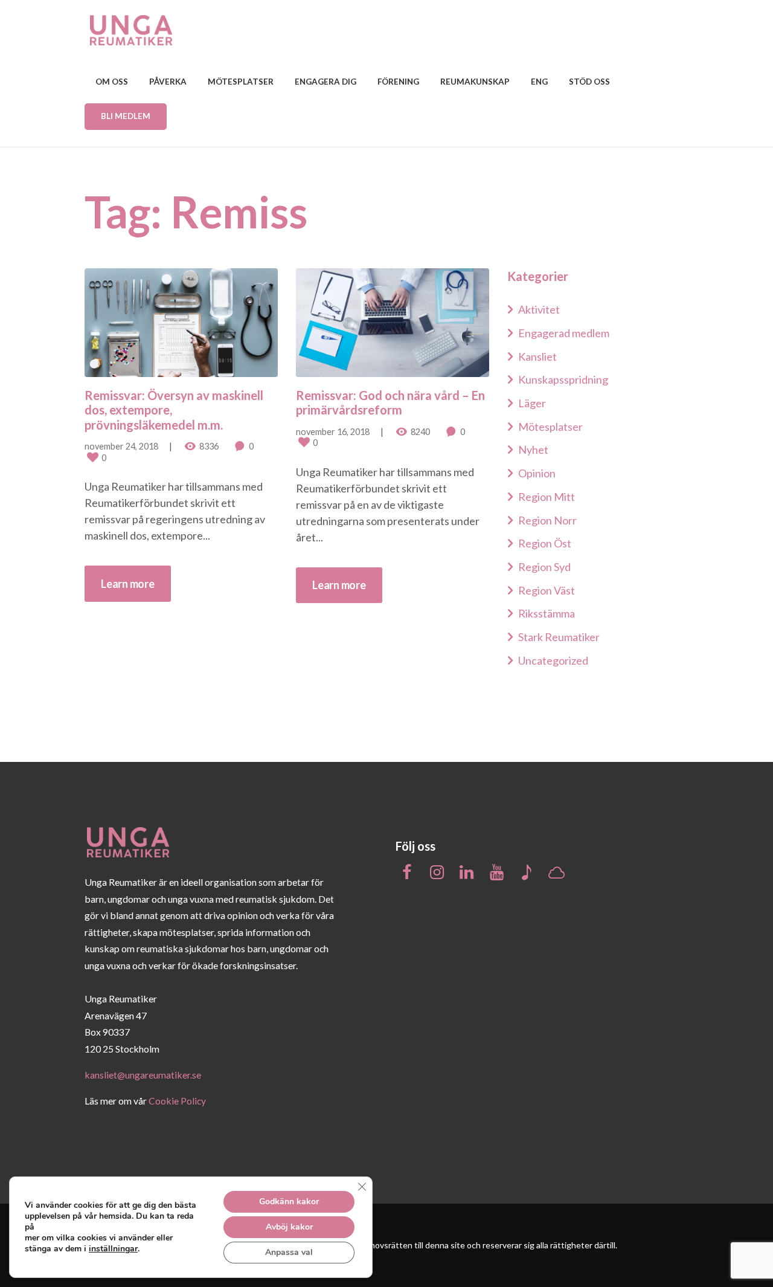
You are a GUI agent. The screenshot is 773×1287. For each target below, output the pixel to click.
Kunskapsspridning (563, 379)
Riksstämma (546, 613)
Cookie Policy (177, 1100)
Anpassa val (289, 1252)
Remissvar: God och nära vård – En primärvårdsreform (390, 402)
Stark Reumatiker (559, 637)
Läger (532, 403)
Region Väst (546, 590)
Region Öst (544, 543)
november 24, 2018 (121, 446)
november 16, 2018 (333, 432)
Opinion (537, 473)
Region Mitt (546, 496)
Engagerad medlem (563, 333)
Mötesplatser (550, 426)
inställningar (113, 1248)
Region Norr (547, 520)
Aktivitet (539, 309)
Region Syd (544, 566)
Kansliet (537, 356)
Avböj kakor (289, 1227)
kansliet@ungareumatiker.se (143, 1074)
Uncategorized (553, 660)
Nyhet (533, 449)
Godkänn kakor (289, 1201)
